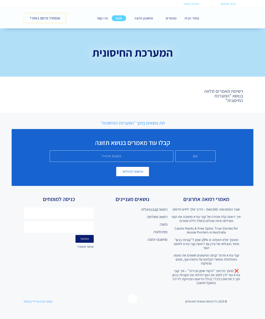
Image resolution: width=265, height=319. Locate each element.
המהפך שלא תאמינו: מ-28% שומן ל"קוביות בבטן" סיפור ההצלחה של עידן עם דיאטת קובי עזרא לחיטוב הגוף (206, 244)
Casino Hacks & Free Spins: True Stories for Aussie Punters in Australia (206, 230)
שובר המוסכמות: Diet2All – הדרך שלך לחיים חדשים (206, 209)
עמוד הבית (191, 18)
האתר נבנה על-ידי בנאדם (38, 301)
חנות (119, 18)
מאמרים (171, 18)
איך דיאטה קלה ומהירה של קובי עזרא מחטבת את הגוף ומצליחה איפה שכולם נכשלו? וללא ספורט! (206, 218)
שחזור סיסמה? (85, 247)
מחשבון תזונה (144, 18)
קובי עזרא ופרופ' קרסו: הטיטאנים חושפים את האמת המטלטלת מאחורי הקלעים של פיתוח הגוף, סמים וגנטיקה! (206, 259)
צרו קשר (102, 18)
